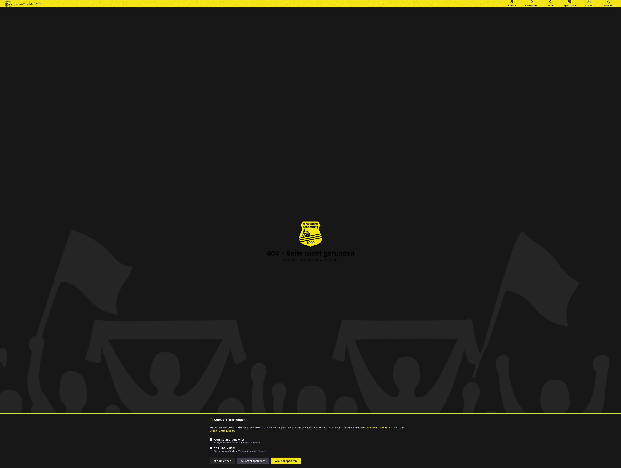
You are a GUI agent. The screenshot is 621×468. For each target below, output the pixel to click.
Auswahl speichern (253, 461)
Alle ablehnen (222, 461)
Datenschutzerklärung (379, 427)
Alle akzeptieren (286, 461)
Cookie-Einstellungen (222, 430)
